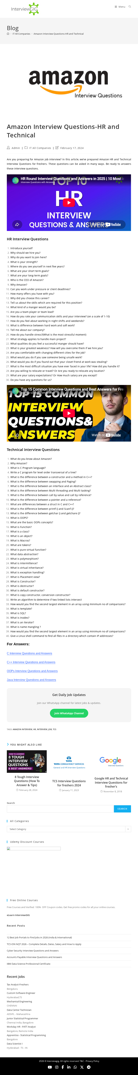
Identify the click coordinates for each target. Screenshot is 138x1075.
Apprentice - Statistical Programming (26, 1035)
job (50, 729)
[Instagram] (56, 1067)
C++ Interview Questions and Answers (31, 662)
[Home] (8, 33)
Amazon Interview (22, 729)
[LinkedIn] (68, 1067)
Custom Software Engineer (21, 993)
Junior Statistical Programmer (22, 1018)
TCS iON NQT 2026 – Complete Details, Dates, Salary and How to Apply (44, 944)
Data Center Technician (19, 1010)
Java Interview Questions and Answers (31, 679)
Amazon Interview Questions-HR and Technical (59, 33)
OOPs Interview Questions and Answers (32, 671)
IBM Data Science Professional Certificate (28, 963)
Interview (42, 729)
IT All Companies (40, 148)
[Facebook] (63, 1067)
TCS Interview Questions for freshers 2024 (69, 783)
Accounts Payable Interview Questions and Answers (34, 957)
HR (34, 729)
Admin (16, 148)
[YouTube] (50, 1067)
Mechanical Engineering (19, 1001)
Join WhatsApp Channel (69, 713)
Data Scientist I (15, 1043)
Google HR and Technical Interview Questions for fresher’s (111, 782)
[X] (75, 1067)
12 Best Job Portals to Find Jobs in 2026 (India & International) (39, 937)
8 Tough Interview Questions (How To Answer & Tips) (27, 781)
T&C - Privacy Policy (89, 1061)
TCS (54, 729)
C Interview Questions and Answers (29, 653)
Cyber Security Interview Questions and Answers (33, 950)
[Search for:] (128, 6)
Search (11, 803)
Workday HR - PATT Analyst (21, 1026)
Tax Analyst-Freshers (18, 984)
